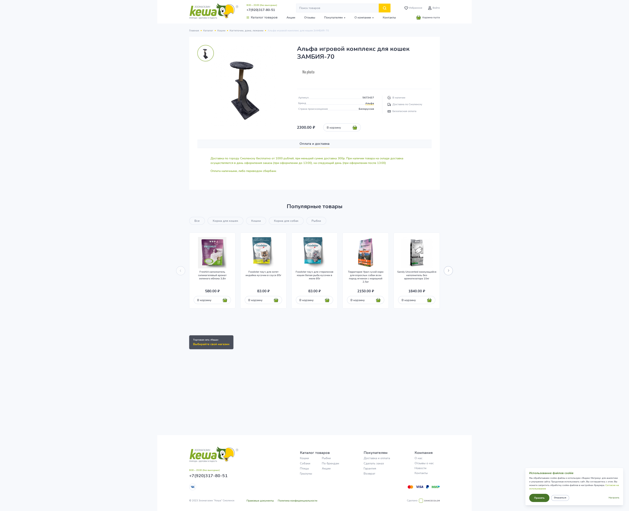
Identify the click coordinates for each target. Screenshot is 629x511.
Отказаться (560, 497)
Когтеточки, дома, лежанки (246, 30)
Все (197, 221)
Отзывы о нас (424, 463)
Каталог (208, 30)
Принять (539, 498)
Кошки (221, 30)
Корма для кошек (225, 221)
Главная (194, 30)
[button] (448, 270)
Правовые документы (260, 500)
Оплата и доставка (315, 143)
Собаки (305, 463)
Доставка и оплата (377, 458)
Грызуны (306, 474)
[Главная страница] (213, 11)
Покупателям (376, 452)
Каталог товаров (315, 452)
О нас (418, 458)
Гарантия (370, 468)
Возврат (369, 474)
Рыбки (316, 221)
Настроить (614, 497)
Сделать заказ (374, 463)
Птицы (304, 468)
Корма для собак (286, 221)
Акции (290, 17)
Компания (424, 452)
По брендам (330, 463)
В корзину (334, 128)
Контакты (389, 17)
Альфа (369, 103)
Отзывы (309, 17)
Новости (420, 468)
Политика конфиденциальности (297, 500)
